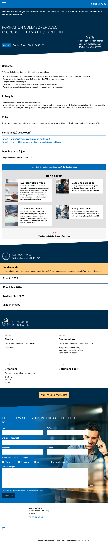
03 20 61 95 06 (98, 4)
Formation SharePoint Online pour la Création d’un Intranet (26, 139)
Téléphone (6, 448)
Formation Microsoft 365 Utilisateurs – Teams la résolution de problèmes (31, 142)
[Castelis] (100, 542)
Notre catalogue (18, 11)
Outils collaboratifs (36, 11)
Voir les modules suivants (54, 395)
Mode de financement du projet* (15, 457)
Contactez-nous (69, 167)
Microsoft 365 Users (56, 11)
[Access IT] (20, 4)
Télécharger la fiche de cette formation (54, 236)
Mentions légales (46, 541)
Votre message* (8, 467)
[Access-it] (11, 515)
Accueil (5, 11)
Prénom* (50, 428)
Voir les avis (90, 52)
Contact (86, 541)
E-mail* (50, 448)
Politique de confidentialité (68, 541)
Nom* (4, 428)
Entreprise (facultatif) (10, 438)
